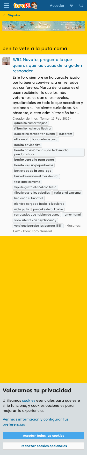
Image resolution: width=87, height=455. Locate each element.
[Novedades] (71, 5)
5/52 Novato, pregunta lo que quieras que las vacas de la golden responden (47, 65)
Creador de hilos (25, 118)
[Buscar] (81, 5)
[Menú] (6, 5)
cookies (28, 400)
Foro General (42, 231)
